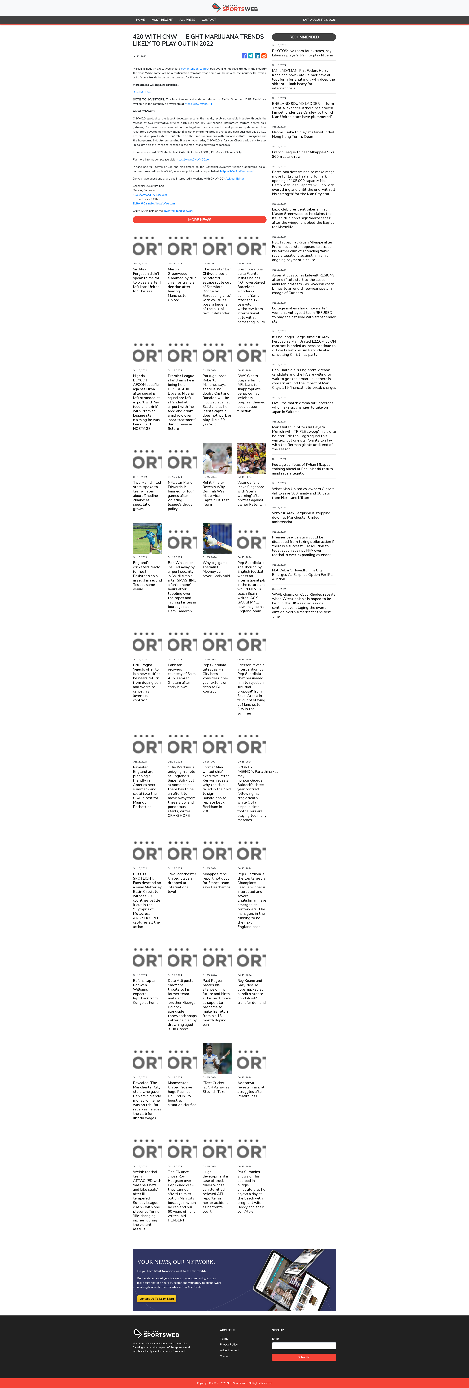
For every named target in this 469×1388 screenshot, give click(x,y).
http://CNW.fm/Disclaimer (237, 171)
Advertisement (229, 1350)
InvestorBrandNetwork (178, 211)
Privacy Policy (229, 1345)
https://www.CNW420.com (193, 160)
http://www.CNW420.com (150, 195)
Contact (225, 1356)
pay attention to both (195, 69)
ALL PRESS (187, 20)
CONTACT (209, 20)
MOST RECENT (162, 20)
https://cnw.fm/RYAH (198, 104)
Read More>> (142, 92)
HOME (140, 20)
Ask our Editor (235, 179)
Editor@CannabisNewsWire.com (154, 204)
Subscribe (304, 1357)
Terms (224, 1339)
